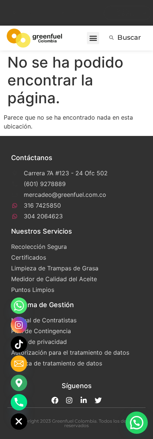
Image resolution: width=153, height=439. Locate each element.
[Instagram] (69, 400)
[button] (93, 38)
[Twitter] (98, 400)
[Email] (19, 363)
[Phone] (19, 402)
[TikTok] (19, 344)
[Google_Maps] (19, 383)
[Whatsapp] (19, 305)
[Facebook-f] (54, 400)
